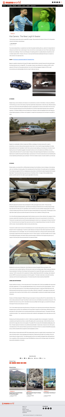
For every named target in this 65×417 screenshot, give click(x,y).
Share (22, 358)
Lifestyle (14, 5)
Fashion (4, 5)
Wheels (28, 5)
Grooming (9, 5)
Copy (44, 358)
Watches (19, 5)
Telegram (37, 358)
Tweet (26, 358)
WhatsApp (31, 358)
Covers (23, 5)
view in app (59, 5)
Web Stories (33, 5)
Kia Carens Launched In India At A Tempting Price (23, 59)
